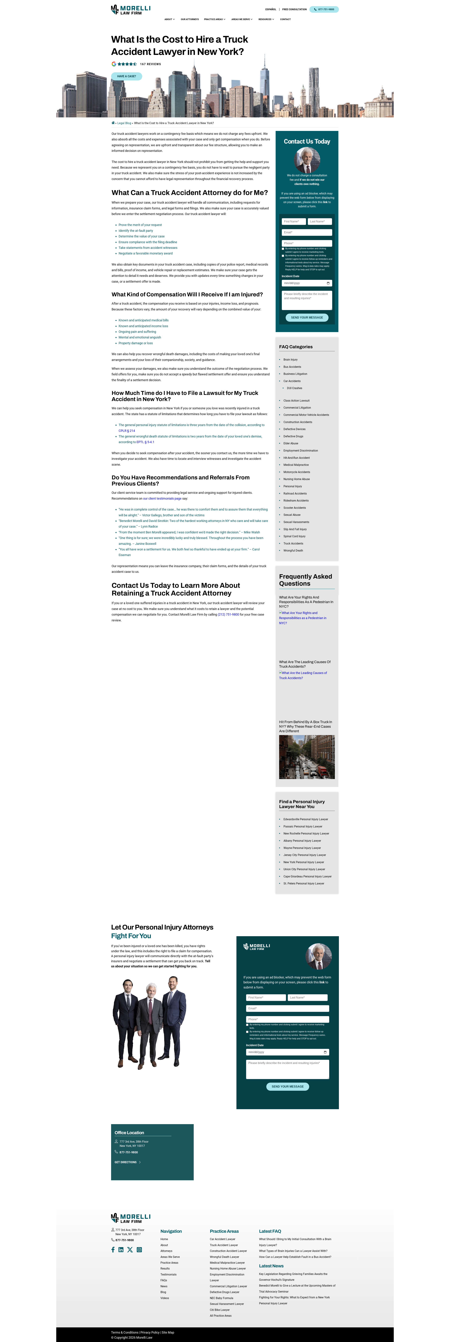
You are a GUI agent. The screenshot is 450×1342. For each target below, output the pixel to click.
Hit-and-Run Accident (297, 457)
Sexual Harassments (296, 522)
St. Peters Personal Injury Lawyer (304, 883)
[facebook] (113, 1250)
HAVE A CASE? (126, 76)
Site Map (168, 1332)
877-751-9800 (326, 9)
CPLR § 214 (127, 431)
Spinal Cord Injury (295, 536)
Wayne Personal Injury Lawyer (302, 848)
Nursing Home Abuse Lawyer (228, 1268)
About (168, 19)
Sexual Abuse (292, 514)
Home (164, 1239)
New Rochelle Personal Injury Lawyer (306, 833)
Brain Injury (291, 359)
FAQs (163, 1280)
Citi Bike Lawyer (220, 1310)
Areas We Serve (241, 19)
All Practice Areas (221, 1315)
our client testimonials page (162, 498)
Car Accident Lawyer (222, 1239)
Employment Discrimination (301, 450)
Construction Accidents (298, 422)
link (325, 202)
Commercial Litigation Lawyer (228, 1286)
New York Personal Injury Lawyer (304, 862)
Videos (164, 1298)
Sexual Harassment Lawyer (227, 1304)
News (163, 1286)
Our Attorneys (190, 19)
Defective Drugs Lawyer (224, 1292)
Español (270, 9)
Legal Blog (124, 123)
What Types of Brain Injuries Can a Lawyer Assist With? (293, 1251)
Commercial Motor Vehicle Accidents (306, 415)
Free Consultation (294, 9)
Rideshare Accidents (296, 500)
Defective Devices (295, 429)
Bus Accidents (292, 366)
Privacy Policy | (150, 1332)
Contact (285, 19)
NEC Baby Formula (221, 1298)
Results (165, 1268)
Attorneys (166, 1251)
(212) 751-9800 (228, 614)
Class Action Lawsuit (297, 400)
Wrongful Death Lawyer (224, 1257)
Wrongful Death (293, 550)
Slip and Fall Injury (295, 529)
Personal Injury (293, 486)
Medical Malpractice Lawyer (227, 1262)
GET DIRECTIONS (126, 1162)
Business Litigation (295, 374)
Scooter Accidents (295, 507)
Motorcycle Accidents (297, 472)
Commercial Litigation (297, 407)
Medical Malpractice (296, 465)
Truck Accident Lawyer (224, 1245)
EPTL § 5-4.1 (145, 442)
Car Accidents (292, 381)
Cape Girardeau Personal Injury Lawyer (308, 876)
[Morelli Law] (133, 9)
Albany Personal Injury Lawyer (302, 840)
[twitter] (130, 1250)
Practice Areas (213, 19)
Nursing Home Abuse (297, 479)
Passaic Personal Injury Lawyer (303, 826)
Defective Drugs (293, 436)
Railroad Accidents (295, 493)
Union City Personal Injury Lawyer (304, 869)
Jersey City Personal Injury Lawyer (305, 855)
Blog (163, 1292)
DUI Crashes (294, 388)
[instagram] (139, 1250)
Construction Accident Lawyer (228, 1251)
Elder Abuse (291, 443)
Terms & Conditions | (125, 1332)
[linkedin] (121, 1250)
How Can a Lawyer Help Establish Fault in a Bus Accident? (295, 1257)
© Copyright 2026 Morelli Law (131, 1337)
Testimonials (168, 1274)
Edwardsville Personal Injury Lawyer (306, 819)
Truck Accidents (293, 543)
